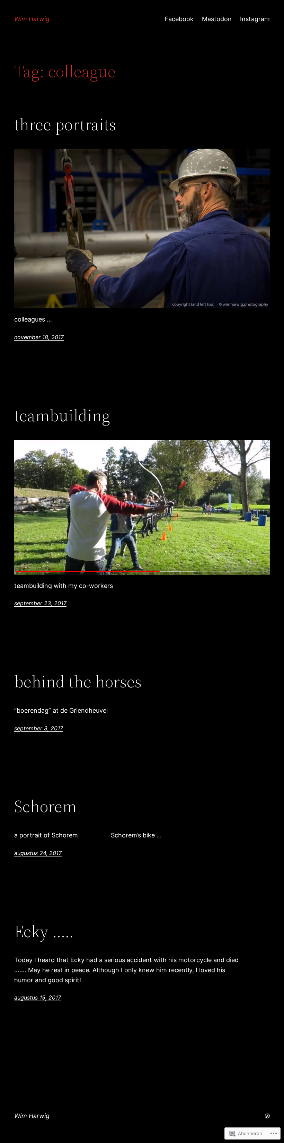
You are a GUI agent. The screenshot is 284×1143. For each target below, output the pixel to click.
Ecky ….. (44, 931)
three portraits (65, 124)
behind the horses (78, 682)
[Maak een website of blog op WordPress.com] (267, 1115)
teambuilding (62, 415)
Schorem (45, 806)
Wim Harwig (32, 19)
